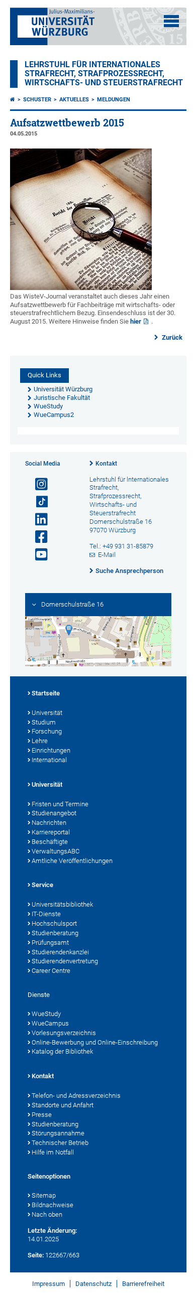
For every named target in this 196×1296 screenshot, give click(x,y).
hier (135, 321)
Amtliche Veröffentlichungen (72, 861)
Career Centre (51, 970)
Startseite (46, 693)
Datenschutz (93, 1283)
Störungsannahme (58, 1133)
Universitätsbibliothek (62, 904)
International (49, 760)
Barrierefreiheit (143, 1283)
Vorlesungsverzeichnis (64, 1033)
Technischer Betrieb (60, 1142)
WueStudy (46, 1014)
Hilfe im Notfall (53, 1152)
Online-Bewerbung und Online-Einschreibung (95, 1042)
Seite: (36, 1255)
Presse (42, 1114)
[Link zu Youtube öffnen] (37, 554)
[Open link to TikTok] (37, 502)
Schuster (37, 99)
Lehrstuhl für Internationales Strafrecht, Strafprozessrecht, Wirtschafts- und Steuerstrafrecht (104, 73)
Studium (44, 722)
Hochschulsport (54, 923)
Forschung (47, 731)
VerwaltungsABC (55, 851)
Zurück (171, 337)
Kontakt (106, 463)
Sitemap (44, 1195)
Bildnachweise (52, 1205)
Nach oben (47, 1214)
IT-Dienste (46, 914)
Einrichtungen (51, 750)
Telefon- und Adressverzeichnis (76, 1095)
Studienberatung (55, 933)
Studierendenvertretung (65, 961)
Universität (47, 712)
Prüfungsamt (50, 942)
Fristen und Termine (60, 804)
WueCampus (50, 1023)
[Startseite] (12, 99)
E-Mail (107, 554)
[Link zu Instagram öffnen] (37, 484)
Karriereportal (51, 832)
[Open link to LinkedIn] (37, 519)
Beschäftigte (50, 841)
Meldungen (113, 99)
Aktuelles (74, 99)
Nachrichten (49, 822)
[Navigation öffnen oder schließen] (171, 21)
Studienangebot (54, 813)
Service (42, 885)
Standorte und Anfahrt (62, 1105)
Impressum (48, 1283)
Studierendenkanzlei (60, 952)
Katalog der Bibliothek (62, 1051)
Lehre (40, 741)
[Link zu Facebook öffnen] (37, 537)
